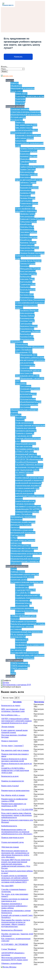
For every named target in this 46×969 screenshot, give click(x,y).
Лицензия (19, 420)
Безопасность (21, 639)
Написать (18, 57)
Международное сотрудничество (26, 553)
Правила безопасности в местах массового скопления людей (14, 760)
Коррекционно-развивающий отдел (29, 144)
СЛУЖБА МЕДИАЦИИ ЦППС (23, 616)
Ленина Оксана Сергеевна (32, 253)
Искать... (4, 67)
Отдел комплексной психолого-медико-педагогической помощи (30, 305)
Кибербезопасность (9, 826)
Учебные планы (17, 571)
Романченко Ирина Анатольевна (29, 204)
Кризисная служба (18, 579)
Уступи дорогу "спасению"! (12, 746)
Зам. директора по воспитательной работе (26, 128)
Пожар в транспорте (9, 741)
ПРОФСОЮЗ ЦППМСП (20, 545)
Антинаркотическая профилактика (26, 582)
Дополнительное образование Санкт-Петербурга (29, 348)
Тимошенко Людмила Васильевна (30, 332)
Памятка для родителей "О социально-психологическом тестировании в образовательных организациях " (28, 600)
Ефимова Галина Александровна (27, 215)
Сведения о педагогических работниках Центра (28, 136)
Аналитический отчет (25, 501)
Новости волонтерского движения (26, 612)
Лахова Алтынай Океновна (27, 264)
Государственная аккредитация (30, 425)
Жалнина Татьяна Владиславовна (28, 243)
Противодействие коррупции (24, 652)
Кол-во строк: (8, 698)
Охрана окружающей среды (12, 842)
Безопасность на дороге (10, 705)
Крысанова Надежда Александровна (29, 249)
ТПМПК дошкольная (20, 665)
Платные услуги (17, 535)
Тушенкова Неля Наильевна (28, 285)
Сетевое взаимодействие (27, 488)
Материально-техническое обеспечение (23, 518)
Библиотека (16, 543)
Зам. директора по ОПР (26, 125)
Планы (13, 569)
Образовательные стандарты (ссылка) (24, 411)
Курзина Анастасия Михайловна (28, 238)
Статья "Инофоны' (8, 949)
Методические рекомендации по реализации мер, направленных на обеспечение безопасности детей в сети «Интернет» (15, 854)
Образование (16, 341)
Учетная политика (23, 446)
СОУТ (17, 381)
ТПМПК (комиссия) (14, 660)
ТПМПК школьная (18, 668)
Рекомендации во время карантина (15, 790)
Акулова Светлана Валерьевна (28, 275)
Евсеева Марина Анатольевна (27, 199)
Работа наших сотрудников (23, 621)
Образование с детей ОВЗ (32, 378)
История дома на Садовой (22, 540)
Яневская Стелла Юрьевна (32, 219)
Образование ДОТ (23, 352)
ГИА (12, 671)
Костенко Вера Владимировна (27, 296)
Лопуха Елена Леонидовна (32, 300)
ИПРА (13, 673)
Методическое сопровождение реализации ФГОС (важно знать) (14, 959)
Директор (20, 122)
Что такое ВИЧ (7, 886)
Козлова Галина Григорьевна (27, 322)
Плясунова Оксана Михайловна (28, 223)
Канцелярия (20, 140)
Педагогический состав (21, 132)
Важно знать (16, 91)
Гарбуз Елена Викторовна (32, 166)
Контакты (10, 676)
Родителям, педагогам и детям (29, 96)
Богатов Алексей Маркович (28, 290)
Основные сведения (15, 106)
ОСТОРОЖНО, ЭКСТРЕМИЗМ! (14, 944)
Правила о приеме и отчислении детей (24, 434)
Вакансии (14, 527)
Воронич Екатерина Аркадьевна (29, 189)
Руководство (16, 119)
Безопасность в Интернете (12, 930)
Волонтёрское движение (22, 608)
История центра (18, 117)
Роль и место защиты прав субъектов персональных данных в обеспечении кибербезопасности (16, 815)
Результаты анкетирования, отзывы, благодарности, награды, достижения (27, 626)
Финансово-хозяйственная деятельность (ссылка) (22, 523)
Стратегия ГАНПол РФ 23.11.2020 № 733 (25, 591)
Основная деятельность (17, 566)
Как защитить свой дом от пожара (15, 750)
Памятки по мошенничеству (12, 781)
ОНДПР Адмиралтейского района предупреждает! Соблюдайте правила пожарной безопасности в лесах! (16, 721)
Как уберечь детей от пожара (13, 795)
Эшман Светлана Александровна (28, 170)
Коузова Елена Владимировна (27, 337)
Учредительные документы (28, 485)
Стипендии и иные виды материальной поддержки (22, 531)
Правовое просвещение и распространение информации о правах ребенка (14, 906)
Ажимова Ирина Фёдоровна (27, 194)
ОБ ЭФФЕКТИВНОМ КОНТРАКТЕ (24, 473)
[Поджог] (5, 683)
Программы (20, 383)
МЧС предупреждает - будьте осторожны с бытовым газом (13, 710)
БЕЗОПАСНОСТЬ (17, 637)
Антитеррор (21, 642)
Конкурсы (14, 618)
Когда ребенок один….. (10, 715)
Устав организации (24, 422)
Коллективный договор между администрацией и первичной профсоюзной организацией (29, 480)
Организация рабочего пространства (30, 371)
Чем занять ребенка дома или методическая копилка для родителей (32, 360)
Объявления (16, 85)
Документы (15, 415)
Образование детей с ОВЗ (27, 375)
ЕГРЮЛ (13, 537)
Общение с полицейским (11, 963)
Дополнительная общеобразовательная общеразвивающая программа (30, 403)
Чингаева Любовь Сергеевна (28, 233)
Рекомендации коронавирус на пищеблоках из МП (13, 805)
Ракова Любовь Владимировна (27, 317)
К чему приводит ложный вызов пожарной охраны (14, 731)
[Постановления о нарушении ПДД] (16, 685)
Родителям (20, 98)
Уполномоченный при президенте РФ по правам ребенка (26, 633)
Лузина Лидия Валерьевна (32, 148)
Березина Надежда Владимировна (29, 327)
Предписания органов (25, 443)
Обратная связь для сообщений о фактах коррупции (29, 656)
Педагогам (20, 101)
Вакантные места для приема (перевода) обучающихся (24, 549)
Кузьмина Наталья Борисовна (28, 152)
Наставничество (18, 650)
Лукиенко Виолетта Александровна (29, 311)
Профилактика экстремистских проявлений (29, 646)
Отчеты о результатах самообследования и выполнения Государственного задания (29, 494)
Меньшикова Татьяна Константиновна (30, 270)
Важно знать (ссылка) (10, 786)
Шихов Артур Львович (30, 260)
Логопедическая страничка (27, 366)
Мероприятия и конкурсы (22, 88)
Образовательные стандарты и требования (25, 562)
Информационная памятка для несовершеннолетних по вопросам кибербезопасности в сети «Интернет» (16, 832)
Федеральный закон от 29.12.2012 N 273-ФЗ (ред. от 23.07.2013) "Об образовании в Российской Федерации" (29, 458)
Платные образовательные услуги (28, 439)
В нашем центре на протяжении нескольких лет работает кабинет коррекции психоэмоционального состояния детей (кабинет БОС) (15, 879)
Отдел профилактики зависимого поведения (26, 209)
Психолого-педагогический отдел (28, 256)
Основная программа (30, 388)
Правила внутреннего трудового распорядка (25, 429)
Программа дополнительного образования (28, 394)
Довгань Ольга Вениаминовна (27, 228)
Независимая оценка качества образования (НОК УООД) (24, 575)
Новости (10, 80)
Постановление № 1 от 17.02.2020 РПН (17, 809)
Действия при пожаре (10, 847)
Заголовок (17, 702)
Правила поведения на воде (12, 837)
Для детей (20, 104)
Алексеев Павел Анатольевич (27, 280)
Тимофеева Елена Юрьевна (28, 162)
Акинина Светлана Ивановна (28, 157)
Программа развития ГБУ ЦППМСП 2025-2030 (27, 450)
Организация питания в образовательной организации (25, 557)
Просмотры (39, 702)
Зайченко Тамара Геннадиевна (28, 183)
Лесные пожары (7, 727)
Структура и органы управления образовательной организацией (25, 113)
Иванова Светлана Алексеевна (29, 175)
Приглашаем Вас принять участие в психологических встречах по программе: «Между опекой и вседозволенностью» (15, 923)
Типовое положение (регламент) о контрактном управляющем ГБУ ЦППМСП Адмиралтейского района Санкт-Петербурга (28, 508)
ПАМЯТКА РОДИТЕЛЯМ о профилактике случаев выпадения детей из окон (15, 770)
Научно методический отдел (28, 179)
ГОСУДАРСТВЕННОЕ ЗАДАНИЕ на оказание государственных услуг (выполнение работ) (29, 467)
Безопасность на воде (10, 776)
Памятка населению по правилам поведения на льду (14, 900)
